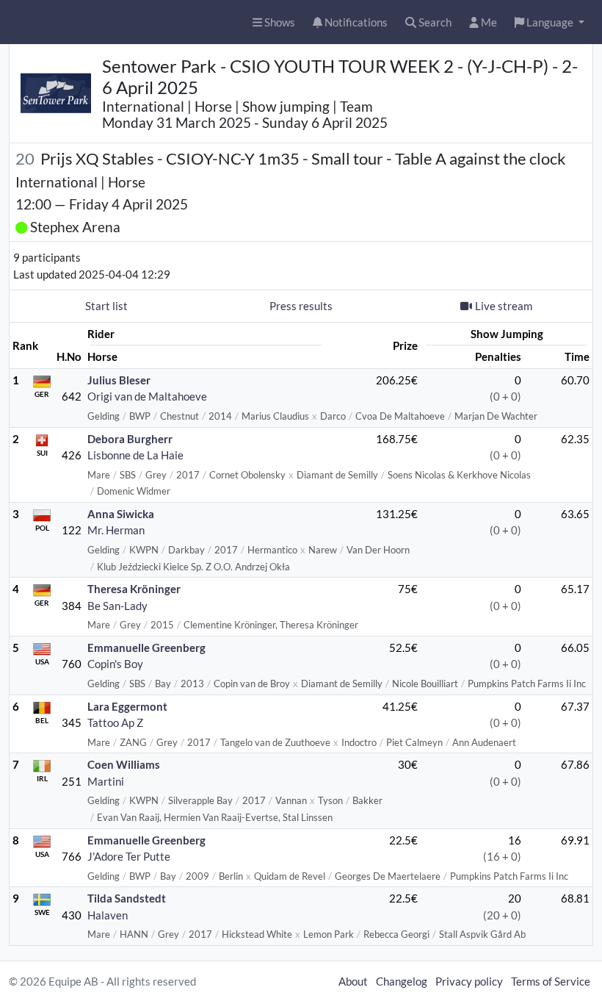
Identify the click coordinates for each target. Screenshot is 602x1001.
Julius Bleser (118, 380)
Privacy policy (469, 981)
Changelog (401, 981)
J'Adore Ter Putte (128, 856)
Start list (106, 305)
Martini (105, 781)
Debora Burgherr (130, 438)
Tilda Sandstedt (126, 898)
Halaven (107, 915)
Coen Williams (123, 764)
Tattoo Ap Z (115, 722)
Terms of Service (550, 981)
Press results (301, 305)
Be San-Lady (117, 605)
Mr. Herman (116, 530)
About (353, 981)
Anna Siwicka (120, 513)
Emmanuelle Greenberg (146, 647)
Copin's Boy (115, 663)
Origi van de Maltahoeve (147, 396)
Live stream (503, 305)
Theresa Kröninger (134, 588)
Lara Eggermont (127, 706)
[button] (549, 22)
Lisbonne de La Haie (135, 455)
